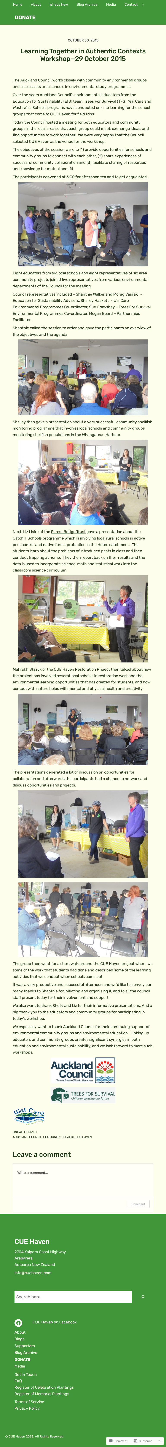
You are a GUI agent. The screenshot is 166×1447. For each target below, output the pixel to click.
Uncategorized (25, 1132)
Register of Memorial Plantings (41, 1393)
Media (19, 1366)
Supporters (24, 1346)
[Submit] (143, 1297)
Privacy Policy (27, 1408)
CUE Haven (84, 1137)
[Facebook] (18, 1323)
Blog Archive (25, 1352)
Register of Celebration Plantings (44, 1387)
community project (58, 1137)
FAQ (18, 1381)
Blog (18, 1339)
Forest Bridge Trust (68, 531)
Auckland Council (27, 1137)
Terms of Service (29, 1401)
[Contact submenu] (143, 4)
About (20, 1332)
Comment (138, 1204)
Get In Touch (25, 1374)
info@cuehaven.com (32, 1272)
